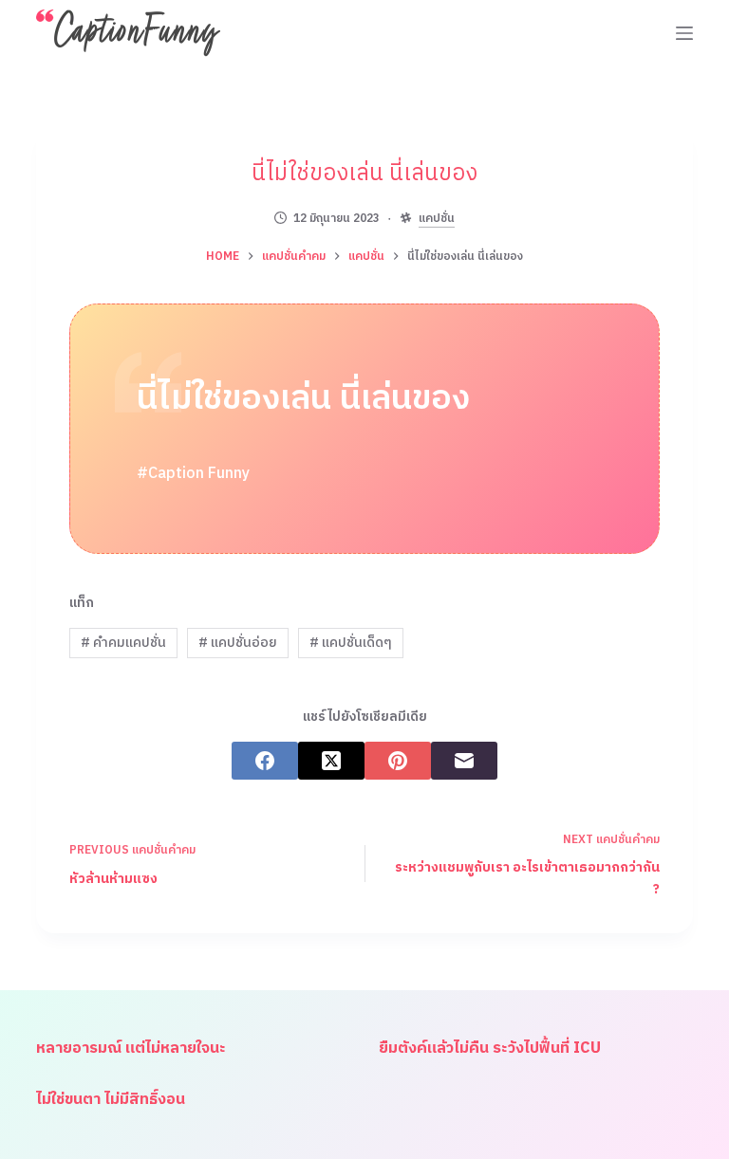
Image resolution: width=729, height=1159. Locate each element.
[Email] (464, 761)
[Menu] (684, 33)
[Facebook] (265, 761)
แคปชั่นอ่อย (237, 642)
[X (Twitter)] (331, 761)
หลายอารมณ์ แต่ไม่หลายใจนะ (131, 1048)
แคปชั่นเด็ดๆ (350, 642)
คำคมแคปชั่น (123, 642)
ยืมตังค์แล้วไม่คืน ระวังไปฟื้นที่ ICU (490, 1048)
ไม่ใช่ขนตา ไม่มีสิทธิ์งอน (110, 1100)
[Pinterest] (397, 761)
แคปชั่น (437, 219)
